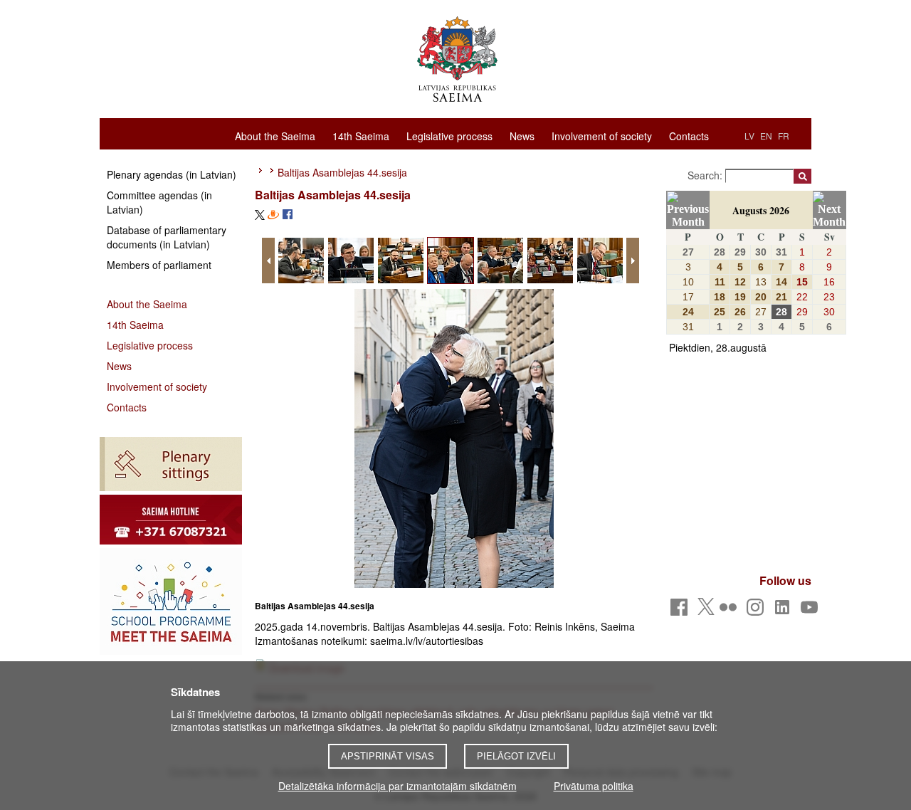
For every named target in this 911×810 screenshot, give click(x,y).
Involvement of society (602, 135)
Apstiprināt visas (387, 756)
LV (749, 136)
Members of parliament (159, 265)
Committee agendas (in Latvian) (159, 202)
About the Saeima (275, 135)
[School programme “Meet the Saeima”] (171, 601)
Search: (706, 175)
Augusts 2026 (760, 210)
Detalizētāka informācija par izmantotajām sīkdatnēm (397, 786)
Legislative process (449, 135)
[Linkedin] (785, 611)
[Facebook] (681, 611)
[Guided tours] (171, 520)
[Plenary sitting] (171, 464)
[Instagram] (758, 611)
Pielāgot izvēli (516, 756)
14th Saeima (360, 135)
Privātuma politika (593, 786)
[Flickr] (731, 611)
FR (783, 136)
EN (766, 136)
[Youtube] (812, 611)
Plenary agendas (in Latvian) (171, 174)
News (522, 135)
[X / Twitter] (706, 611)
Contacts (689, 135)
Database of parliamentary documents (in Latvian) (166, 237)
